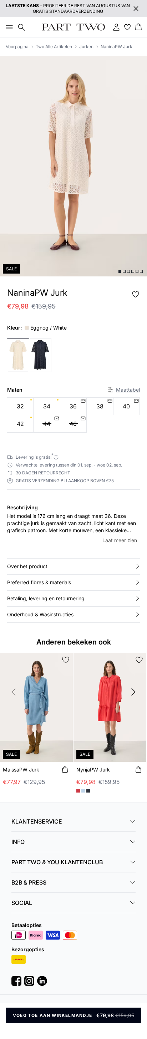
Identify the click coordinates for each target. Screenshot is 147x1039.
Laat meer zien (119, 540)
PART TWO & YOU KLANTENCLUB (57, 862)
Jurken (86, 46)
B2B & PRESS (28, 882)
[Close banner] (136, 8)
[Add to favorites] (135, 294)
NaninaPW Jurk (116, 46)
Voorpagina (17, 46)
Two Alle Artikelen (54, 46)
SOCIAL (21, 902)
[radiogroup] (73, 415)
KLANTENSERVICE (36, 821)
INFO (18, 841)
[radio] (20, 406)
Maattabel (128, 390)
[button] (73, 566)
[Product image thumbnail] (119, 271)
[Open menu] (7, 27)
